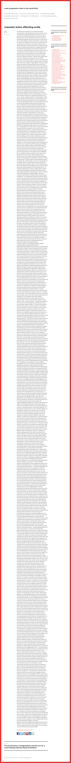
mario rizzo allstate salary (57, 58)
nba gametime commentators (57, 65)
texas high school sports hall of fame (58, 82)
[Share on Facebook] (18, 733)
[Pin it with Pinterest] (27, 733)
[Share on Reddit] (24, 733)
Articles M (29, 729)
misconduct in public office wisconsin (59, 60)
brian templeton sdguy (56, 76)
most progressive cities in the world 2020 (21, 8)
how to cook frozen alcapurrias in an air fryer (29, 13)
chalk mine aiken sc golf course (58, 77)
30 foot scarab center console (57, 57)
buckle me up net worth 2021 (11, 18)
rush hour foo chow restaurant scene (58, 92)
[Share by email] (32, 733)
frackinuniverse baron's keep (57, 64)
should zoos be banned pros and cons (11, 757)
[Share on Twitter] (21, 733)
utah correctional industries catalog (49, 16)
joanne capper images (56, 56)
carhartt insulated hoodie (56, 38)
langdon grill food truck (56, 70)
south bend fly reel (55, 49)
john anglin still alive (56, 36)
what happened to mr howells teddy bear (29, 16)
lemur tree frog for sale (56, 54)
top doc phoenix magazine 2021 (58, 35)
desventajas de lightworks (57, 39)
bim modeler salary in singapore (48, 13)
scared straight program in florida (11, 16)
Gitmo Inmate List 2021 (22, 729)
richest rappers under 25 (56, 55)
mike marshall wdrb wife (56, 40)
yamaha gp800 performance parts (58, 61)
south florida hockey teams (57, 81)
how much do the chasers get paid (58, 71)
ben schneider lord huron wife (11, 13)
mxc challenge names (56, 83)
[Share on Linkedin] (30, 733)
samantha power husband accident (58, 74)
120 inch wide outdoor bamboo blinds (59, 67)
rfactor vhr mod (55, 79)
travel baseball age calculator (57, 68)
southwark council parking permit (25, 757)
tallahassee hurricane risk (56, 72)
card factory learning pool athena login (59, 75)
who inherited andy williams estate (58, 78)
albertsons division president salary (58, 69)
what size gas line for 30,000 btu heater (59, 53)
